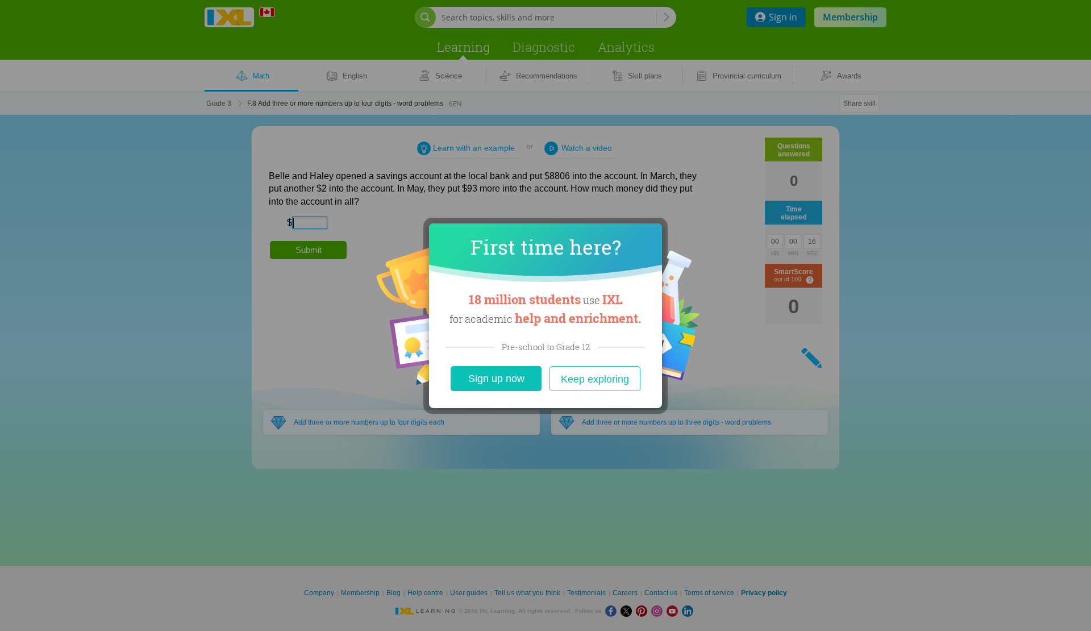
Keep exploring (595, 379)
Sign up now (496, 378)
